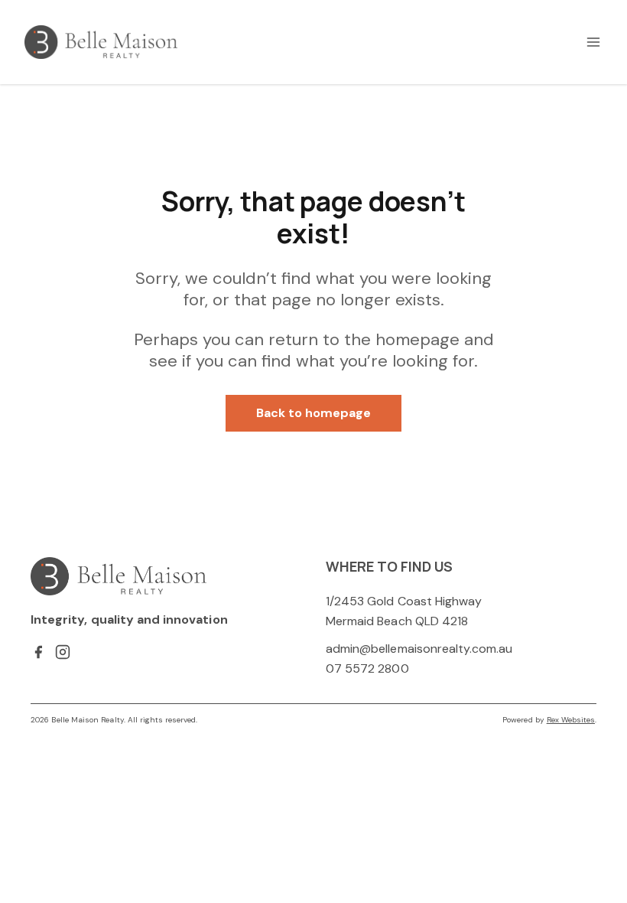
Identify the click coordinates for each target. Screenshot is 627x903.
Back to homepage (314, 413)
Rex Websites (571, 720)
